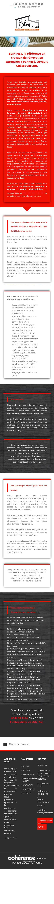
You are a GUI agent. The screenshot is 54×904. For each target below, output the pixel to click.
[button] (27, 744)
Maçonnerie (28, 774)
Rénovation (28, 785)
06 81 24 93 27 (20, 4)
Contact (27, 793)
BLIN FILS (26, 770)
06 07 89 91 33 (36, 4)
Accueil (26, 766)
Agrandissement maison (28, 779)
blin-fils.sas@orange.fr (29, 6)
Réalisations (28, 789)
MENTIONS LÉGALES (20, 863)
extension (40, 186)
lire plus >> (11, 838)
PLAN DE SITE (36, 863)
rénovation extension (17, 101)
